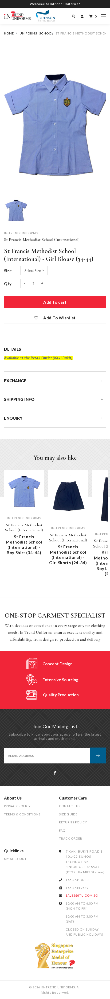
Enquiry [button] (13, 418)
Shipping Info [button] (19, 399)
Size (8, 270)
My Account (15, 859)
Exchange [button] (15, 380)
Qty (8, 283)
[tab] (55, 349)
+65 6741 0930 (77, 879)
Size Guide (68, 814)
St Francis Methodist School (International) (42, 239)
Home (9, 33)
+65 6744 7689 (77, 887)
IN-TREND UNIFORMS (21, 233)
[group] (16, 209)
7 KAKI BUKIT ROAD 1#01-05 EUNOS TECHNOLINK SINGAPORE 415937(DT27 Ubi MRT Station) (85, 861)
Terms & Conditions (22, 814)
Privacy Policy (17, 806)
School (46, 33)
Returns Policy (73, 822)
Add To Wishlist (59, 317)
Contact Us (69, 806)
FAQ (62, 830)
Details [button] (12, 349)
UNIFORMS (28, 33)
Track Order (70, 838)
